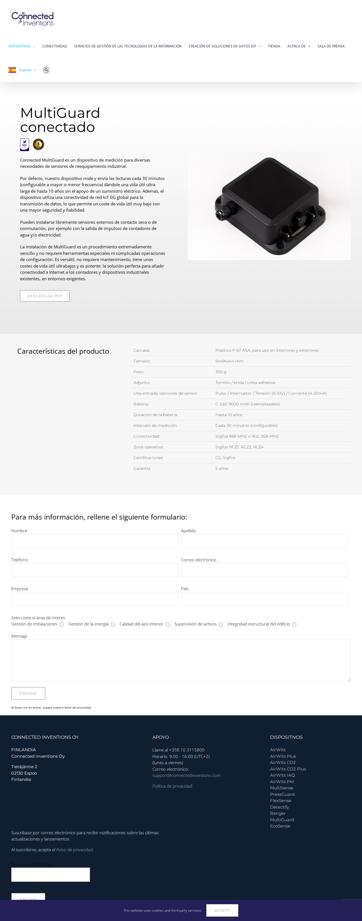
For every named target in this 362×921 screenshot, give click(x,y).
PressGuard (282, 794)
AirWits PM (282, 781)
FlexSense (280, 800)
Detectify (279, 807)
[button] (46, 70)
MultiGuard (282, 819)
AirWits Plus (283, 756)
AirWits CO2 (283, 762)
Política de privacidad (172, 786)
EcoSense (280, 826)
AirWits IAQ (282, 775)
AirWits (278, 749)
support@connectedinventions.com (186, 775)
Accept (222, 910)
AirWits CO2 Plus (288, 769)
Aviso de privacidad (77, 707)
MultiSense (281, 787)
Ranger (278, 813)
